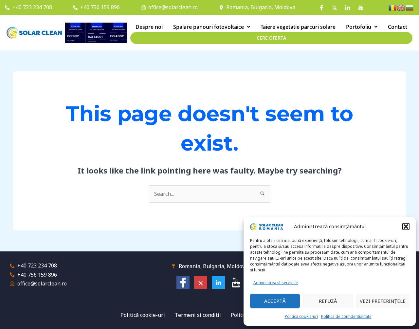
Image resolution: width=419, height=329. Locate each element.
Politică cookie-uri (301, 316)
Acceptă (275, 301)
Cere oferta (271, 38)
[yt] (361, 7)
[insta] (200, 282)
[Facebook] (321, 7)
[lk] (218, 282)
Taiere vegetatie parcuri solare (298, 26)
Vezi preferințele (383, 301)
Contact (397, 26)
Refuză (328, 301)
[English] (401, 7)
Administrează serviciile (275, 282)
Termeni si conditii (198, 315)
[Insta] (334, 7)
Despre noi (149, 26)
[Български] (410, 7)
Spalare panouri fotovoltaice (208, 26)
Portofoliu (358, 26)
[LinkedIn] (348, 7)
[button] (406, 226)
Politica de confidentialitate (346, 316)
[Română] (393, 7)
